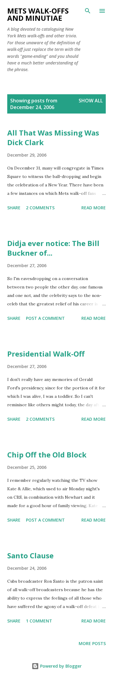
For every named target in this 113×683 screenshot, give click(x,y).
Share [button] (13, 208)
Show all (91, 100)
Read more (93, 208)
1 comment (39, 621)
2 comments (40, 208)
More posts (92, 643)
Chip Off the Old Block (46, 455)
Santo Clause (30, 555)
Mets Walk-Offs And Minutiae (38, 14)
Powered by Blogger (60, 666)
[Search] (87, 10)
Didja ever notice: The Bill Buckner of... (53, 248)
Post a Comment (45, 318)
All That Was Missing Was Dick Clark (53, 137)
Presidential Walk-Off (46, 354)
